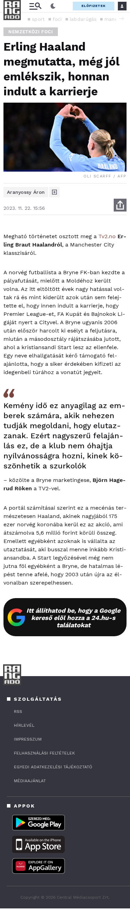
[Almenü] (35, 6)
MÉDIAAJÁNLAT (30, 780)
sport (38, 19)
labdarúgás (83, 19)
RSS (18, 711)
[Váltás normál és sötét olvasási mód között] (53, 6)
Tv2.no (107, 236)
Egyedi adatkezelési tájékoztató (53, 767)
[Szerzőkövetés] (54, 192)
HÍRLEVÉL (24, 725)
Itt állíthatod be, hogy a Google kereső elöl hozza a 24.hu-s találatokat (73, 618)
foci (57, 19)
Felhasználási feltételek (44, 753)
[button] (121, 18)
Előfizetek (93, 6)
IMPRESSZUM (28, 739)
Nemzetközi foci (30, 31)
